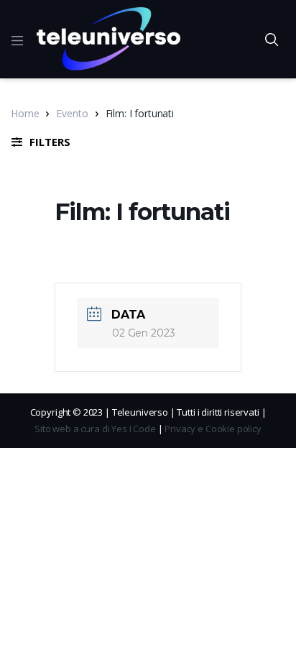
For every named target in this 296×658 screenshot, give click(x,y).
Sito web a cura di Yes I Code (95, 428)
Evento (72, 113)
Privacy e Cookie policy (213, 428)
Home (25, 113)
